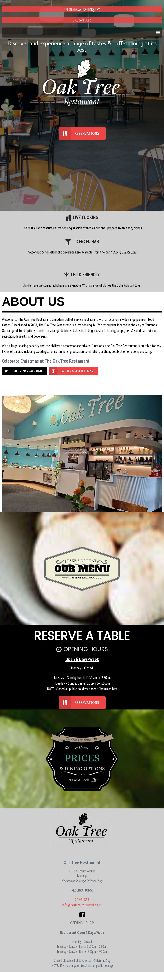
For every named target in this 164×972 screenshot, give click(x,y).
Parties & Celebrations (77, 371)
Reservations (87, 133)
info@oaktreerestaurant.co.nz (82, 904)
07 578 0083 (83, 20)
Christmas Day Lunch (28, 371)
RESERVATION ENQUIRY (84, 9)
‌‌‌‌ (73, 20)
